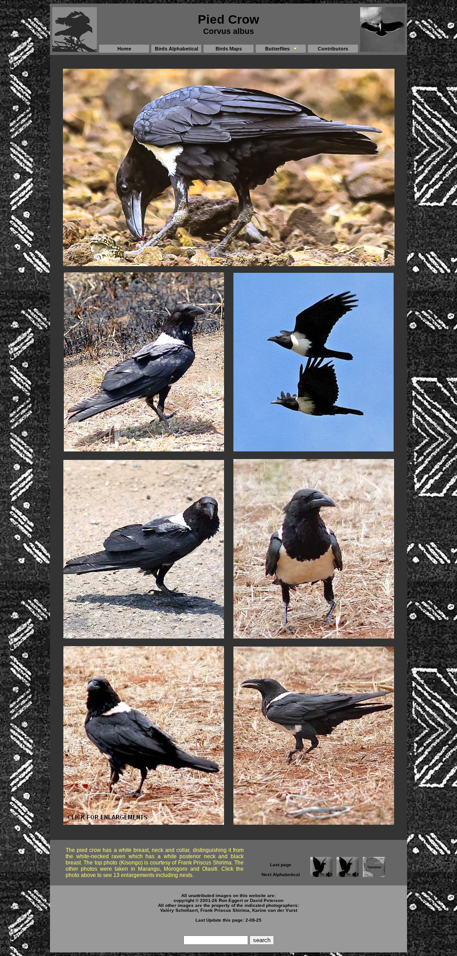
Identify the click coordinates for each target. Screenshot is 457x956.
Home (124, 48)
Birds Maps (229, 48)
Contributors (333, 48)
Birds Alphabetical (176, 48)
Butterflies (277, 48)
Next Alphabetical (281, 874)
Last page (280, 864)
